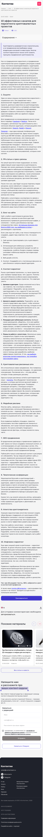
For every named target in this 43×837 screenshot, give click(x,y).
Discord (28, 128)
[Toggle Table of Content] (21, 37)
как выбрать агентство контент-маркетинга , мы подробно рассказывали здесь (20, 356)
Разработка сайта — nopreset (10, 826)
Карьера (3, 792)
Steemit (15, 128)
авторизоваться (8, 614)
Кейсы (3, 787)
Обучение (4, 794)
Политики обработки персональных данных (18, 734)
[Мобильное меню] (39, 4)
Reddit (21, 128)
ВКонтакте (8, 774)
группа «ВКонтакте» (18, 588)
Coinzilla (10, 380)
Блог (9, 8)
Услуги (3, 784)
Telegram (4, 131)
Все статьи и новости (21, 670)
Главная (3, 8)
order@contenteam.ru (8, 770)
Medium (24, 121)
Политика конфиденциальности (11, 822)
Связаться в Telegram (21, 746)
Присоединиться (22, 598)
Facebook (16, 121)
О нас (2, 781)
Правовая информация (8, 818)
